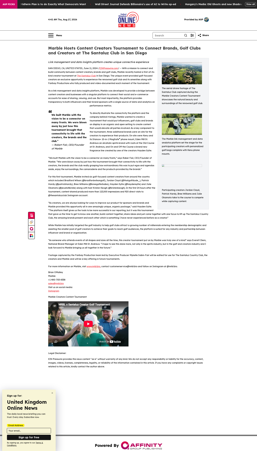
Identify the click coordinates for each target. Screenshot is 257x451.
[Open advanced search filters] (192, 35)
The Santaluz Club (86, 75)
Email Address (15, 425)
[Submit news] (31, 215)
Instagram (53, 291)
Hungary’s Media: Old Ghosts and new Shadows (214, 4)
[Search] (185, 35)
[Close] (52, 393)
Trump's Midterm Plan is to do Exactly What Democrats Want (48, 4)
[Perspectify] (31, 222)
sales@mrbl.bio (56, 283)
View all (250, 4)
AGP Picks (9, 4)
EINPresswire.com (108, 68)
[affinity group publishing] (31, 229)
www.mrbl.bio (93, 266)
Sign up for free (29, 437)
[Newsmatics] (31, 235)
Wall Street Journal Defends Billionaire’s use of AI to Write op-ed (135, 4)
